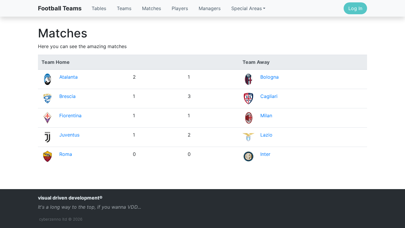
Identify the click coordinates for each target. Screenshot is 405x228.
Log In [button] (355, 8)
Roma (65, 154)
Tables (99, 8)
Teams (124, 8)
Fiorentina (70, 115)
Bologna (269, 77)
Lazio (266, 135)
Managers (210, 8)
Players (180, 8)
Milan (266, 115)
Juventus (69, 135)
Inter (265, 154)
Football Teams (60, 8)
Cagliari (269, 96)
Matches (151, 8)
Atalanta (68, 77)
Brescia (67, 96)
